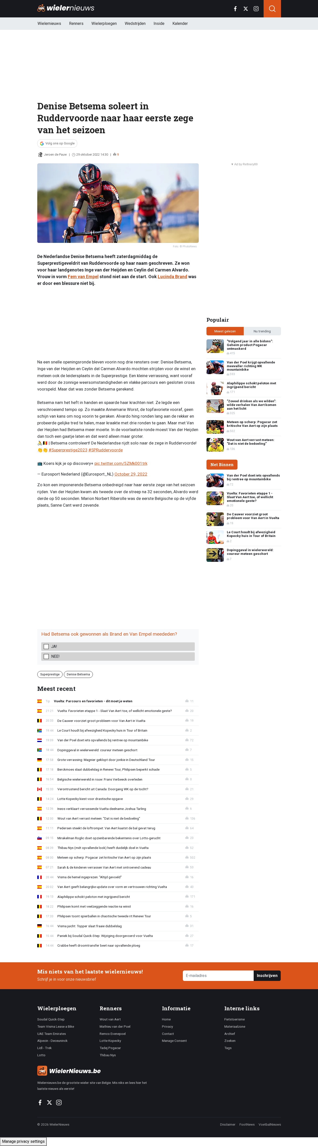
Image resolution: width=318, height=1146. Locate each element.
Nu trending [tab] (262, 331)
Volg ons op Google (60, 143)
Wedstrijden (135, 23)
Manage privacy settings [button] (23, 1141)
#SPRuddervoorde (105, 449)
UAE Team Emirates (51, 1034)
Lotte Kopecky (110, 1041)
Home (166, 1019)
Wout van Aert (110, 1019)
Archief (229, 1034)
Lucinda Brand (172, 276)
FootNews (247, 1124)
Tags (228, 1048)
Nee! (55, 656)
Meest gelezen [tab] (225, 331)
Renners (76, 23)
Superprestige (50, 674)
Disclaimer (228, 1124)
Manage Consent (174, 1041)
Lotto (41, 1055)
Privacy (167, 1026)
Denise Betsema (78, 674)
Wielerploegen (104, 23)
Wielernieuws (49, 23)
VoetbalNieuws (270, 1124)
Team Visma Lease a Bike (55, 1026)
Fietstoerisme (234, 1019)
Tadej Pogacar (110, 1048)
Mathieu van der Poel (115, 1026)
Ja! (54, 646)
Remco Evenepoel (113, 1034)
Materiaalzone (234, 1026)
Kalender (180, 23)
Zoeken (230, 1041)
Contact (168, 1034)
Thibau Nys (108, 1055)
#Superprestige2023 (68, 449)
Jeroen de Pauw (55, 154)
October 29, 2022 (131, 474)
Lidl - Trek (44, 1048)
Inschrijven (267, 975)
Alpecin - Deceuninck (52, 1041)
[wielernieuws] (96, 1071)
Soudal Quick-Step (51, 1019)
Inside (159, 23)
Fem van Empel (83, 276)
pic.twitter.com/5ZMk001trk (120, 463)
